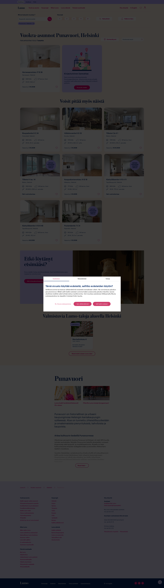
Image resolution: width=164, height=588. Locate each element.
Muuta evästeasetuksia (64, 304)
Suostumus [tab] (56, 278)
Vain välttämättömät (83, 304)
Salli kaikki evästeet (102, 304)
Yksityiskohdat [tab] (82, 278)
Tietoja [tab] (108, 278)
